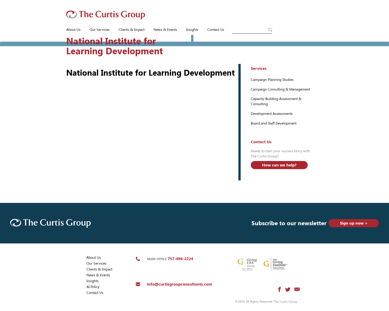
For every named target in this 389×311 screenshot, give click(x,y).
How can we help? (279, 165)
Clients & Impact (132, 29)
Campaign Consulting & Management (280, 89)
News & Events (165, 29)
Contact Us (215, 29)
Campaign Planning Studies (272, 79)
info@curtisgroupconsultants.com (179, 284)
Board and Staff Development (273, 123)
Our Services (100, 29)
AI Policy (93, 287)
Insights (192, 29)
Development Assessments (272, 113)
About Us (73, 29)
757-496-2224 (180, 258)
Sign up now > (354, 223)
